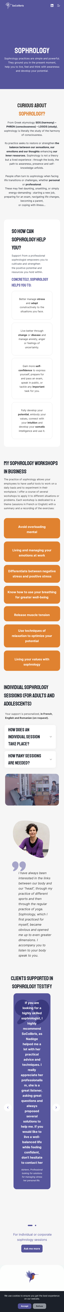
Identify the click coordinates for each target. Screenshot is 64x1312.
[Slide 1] (30, 1225)
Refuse (39, 1306)
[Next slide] (56, 1107)
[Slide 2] (35, 1225)
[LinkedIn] (52, 5)
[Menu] (58, 5)
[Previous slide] (8, 1107)
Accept (24, 1306)
